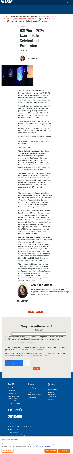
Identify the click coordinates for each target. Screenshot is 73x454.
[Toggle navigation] (68, 2)
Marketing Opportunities (52, 385)
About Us (10, 388)
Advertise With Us (53, 390)
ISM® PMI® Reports (34, 394)
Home (5, 16)
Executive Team (12, 393)
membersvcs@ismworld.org (16, 435)
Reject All (64, 450)
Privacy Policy (23, 350)
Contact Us (47, 447)
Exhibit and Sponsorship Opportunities (52, 394)
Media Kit (51, 399)
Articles (31, 311)
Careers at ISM (12, 401)
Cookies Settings (7, 450)
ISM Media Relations (14, 404)
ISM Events (39, 311)
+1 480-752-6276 (13, 432)
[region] (36, 445)
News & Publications (48, 16)
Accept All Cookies (51, 450)
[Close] (70, 439)
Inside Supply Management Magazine (20, 19)
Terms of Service (38, 350)
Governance (11, 390)
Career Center (32, 397)
